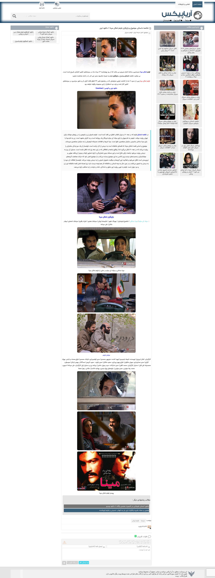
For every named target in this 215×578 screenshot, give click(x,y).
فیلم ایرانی (135, 521)
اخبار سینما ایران (138, 33)
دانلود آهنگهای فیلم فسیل (23, 41)
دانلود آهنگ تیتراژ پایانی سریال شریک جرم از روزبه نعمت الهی (45, 39)
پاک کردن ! (71, 562)
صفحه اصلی (197, 4)
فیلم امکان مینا (145, 81)
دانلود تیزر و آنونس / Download (106, 88)
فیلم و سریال (128, 33)
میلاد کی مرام (143, 221)
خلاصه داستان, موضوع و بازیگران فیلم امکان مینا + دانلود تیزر (124, 28)
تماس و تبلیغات (184, 4)
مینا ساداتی (133, 221)
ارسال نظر (82, 562)
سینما (143, 521)
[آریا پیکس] (182, 16)
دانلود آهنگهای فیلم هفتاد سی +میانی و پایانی (23, 33)
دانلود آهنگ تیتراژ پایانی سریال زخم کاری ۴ (46, 33)
